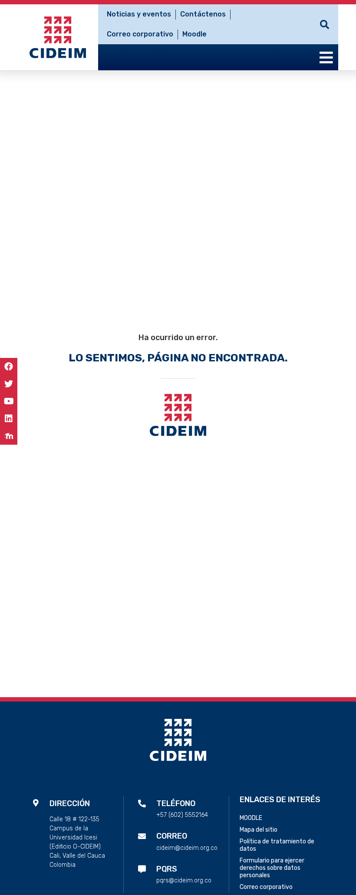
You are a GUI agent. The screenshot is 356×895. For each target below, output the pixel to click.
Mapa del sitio (258, 829)
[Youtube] (8, 401)
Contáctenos (203, 14)
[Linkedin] (8, 418)
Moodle (194, 34)
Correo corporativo (140, 34)
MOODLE (251, 818)
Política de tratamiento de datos (277, 845)
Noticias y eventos (139, 14)
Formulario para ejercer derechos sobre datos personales (272, 868)
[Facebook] (8, 366)
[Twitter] (8, 384)
